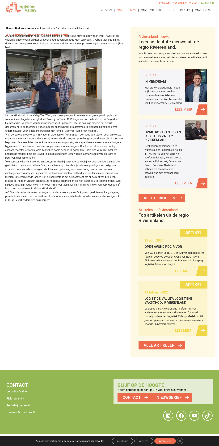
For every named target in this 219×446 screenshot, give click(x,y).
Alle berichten (159, 198)
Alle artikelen (159, 345)
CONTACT (132, 397)
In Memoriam (155, 81)
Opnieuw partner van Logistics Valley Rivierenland (163, 136)
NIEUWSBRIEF (169, 397)
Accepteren (165, 441)
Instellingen (122, 441)
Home (9, 28)
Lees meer (183, 109)
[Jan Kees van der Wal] (196, 85)
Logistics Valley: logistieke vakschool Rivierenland (168, 300)
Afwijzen (143, 441)
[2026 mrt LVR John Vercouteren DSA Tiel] (196, 130)
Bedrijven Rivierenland (28, 28)
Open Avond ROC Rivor (163, 247)
